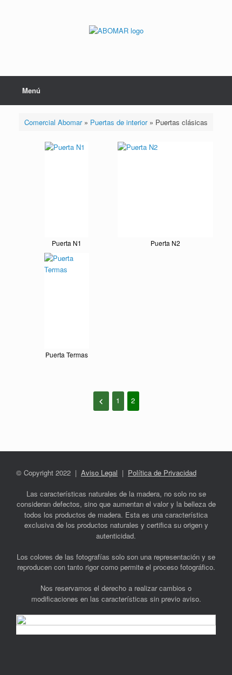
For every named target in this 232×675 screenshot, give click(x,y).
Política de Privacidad (162, 472)
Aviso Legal (99, 472)
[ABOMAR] (116, 30)
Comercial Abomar (53, 122)
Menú (31, 90)
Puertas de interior (118, 122)
